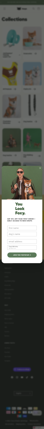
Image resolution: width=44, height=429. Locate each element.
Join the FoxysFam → (22, 255)
